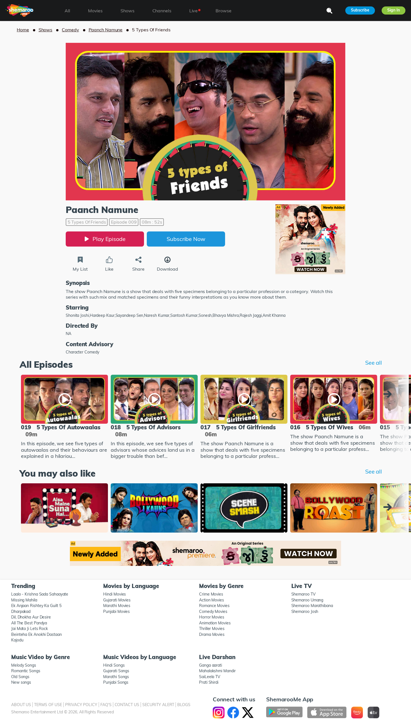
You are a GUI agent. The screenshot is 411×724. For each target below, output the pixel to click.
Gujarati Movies (117, 600)
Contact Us (127, 704)
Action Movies (211, 600)
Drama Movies (212, 634)
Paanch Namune (106, 29)
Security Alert (158, 704)
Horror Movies (211, 617)
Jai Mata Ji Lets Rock (29, 628)
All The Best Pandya (29, 622)
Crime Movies (211, 594)
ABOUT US (21, 704)
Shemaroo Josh (304, 611)
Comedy (70, 29)
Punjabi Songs (115, 682)
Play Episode (109, 238)
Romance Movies (214, 605)
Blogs (183, 704)
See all (373, 362)
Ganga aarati (210, 665)
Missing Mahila (24, 600)
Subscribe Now (186, 238)
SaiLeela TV (209, 676)
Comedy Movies (213, 611)
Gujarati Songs (116, 670)
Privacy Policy (81, 704)
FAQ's (106, 704)
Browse (223, 10)
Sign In (393, 10)
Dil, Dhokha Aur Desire (31, 617)
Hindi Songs (113, 665)
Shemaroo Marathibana (312, 605)
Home (23, 29)
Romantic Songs (25, 670)
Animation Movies (215, 622)
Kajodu (17, 640)
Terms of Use (48, 704)
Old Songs (20, 676)
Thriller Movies (212, 628)
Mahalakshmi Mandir (217, 670)
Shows (46, 29)
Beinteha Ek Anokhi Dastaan (36, 634)
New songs (21, 682)
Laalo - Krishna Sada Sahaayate (39, 594)
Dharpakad (20, 611)
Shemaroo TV (303, 594)
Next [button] (389, 394)
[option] (64, 418)
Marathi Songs (116, 676)
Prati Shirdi (208, 682)
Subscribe (360, 10)
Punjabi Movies (116, 611)
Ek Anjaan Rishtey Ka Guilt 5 (36, 605)
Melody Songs (23, 665)
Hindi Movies (114, 594)
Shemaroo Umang (307, 600)
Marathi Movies (116, 605)
